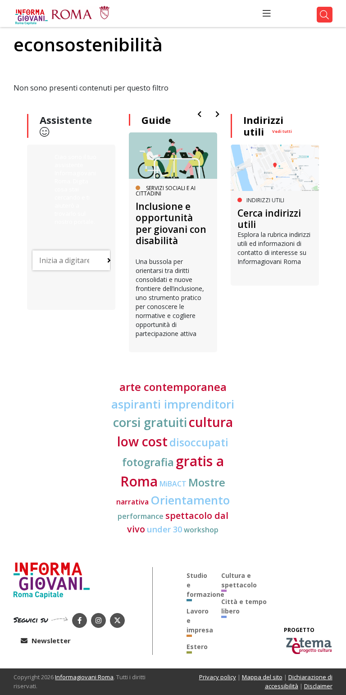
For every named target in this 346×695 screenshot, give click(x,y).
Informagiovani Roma (84, 677)
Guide (156, 120)
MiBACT (173, 484)
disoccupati (198, 442)
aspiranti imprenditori (172, 404)
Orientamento (190, 500)
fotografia (148, 462)
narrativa (132, 502)
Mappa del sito (262, 677)
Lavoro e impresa (197, 620)
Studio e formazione (197, 585)
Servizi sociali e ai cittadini (166, 190)
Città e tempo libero (244, 606)
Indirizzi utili (263, 125)
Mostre (206, 482)
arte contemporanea (173, 387)
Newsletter (50, 640)
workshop (201, 530)
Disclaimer (318, 686)
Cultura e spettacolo (239, 580)
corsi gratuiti (150, 422)
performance (141, 516)
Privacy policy (217, 677)
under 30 (164, 529)
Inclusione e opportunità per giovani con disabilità (171, 223)
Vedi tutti (282, 131)
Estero (197, 646)
